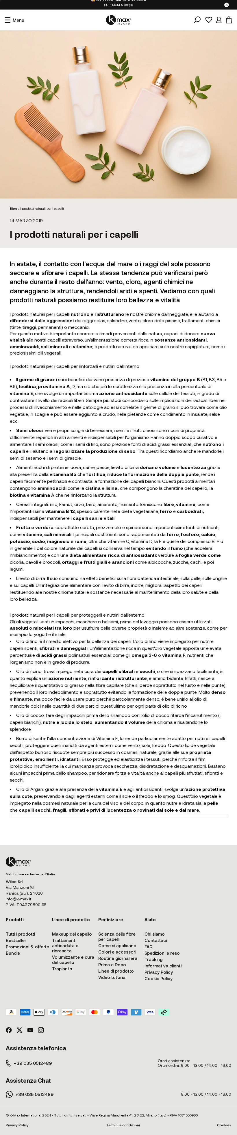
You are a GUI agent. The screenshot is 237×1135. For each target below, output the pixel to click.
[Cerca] (197, 20)
